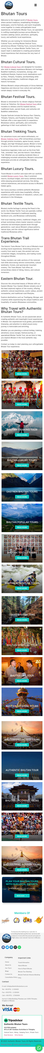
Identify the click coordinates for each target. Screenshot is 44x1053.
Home (7, 962)
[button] (35, 5)
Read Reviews (8, 1035)
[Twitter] (7, 947)
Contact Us (8, 974)
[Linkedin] (11, 947)
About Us (8, 965)
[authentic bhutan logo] (6, 938)
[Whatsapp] (19, 947)
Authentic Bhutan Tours (15, 1024)
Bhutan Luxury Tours (15, 176)
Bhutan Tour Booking (25, 971)
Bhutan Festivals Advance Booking (29, 975)
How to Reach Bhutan (25, 968)
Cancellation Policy (11, 977)
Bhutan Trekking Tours (9, 139)
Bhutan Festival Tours (28, 104)
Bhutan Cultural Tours (12, 67)
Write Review (19, 1035)
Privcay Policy (6, 1044)
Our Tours (8, 968)
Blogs (7, 971)
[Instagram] (15, 947)
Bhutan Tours (32, 20)
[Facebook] (3, 947)
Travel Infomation (23, 962)
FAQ (19, 978)
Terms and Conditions (22, 1044)
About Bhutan (22, 965)
